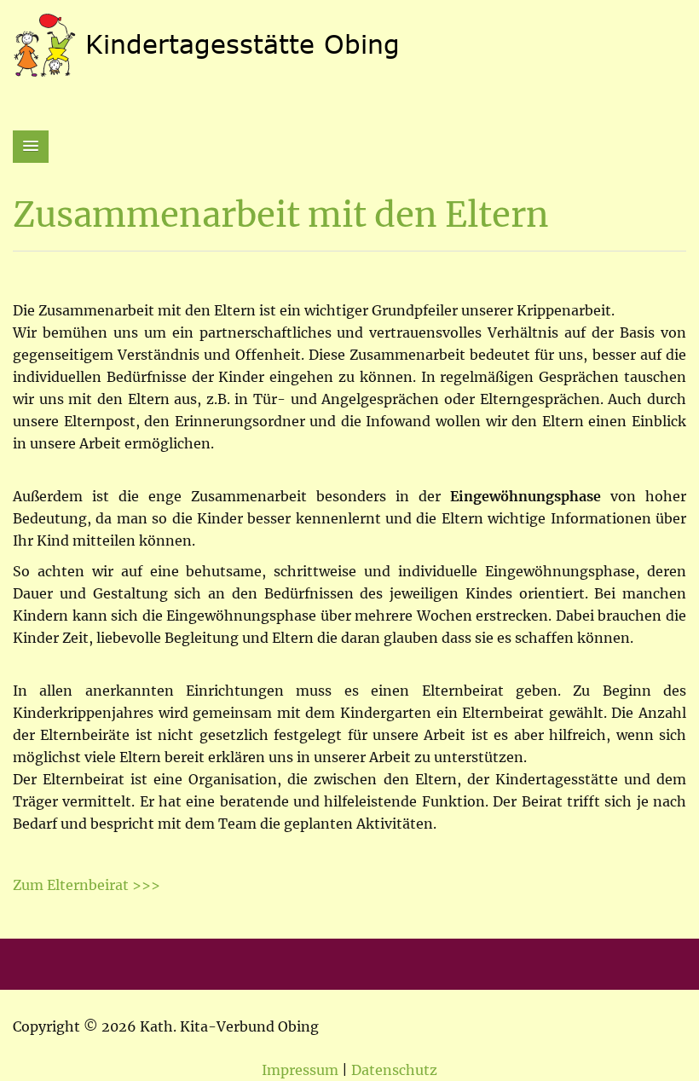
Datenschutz (394, 1069)
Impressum (300, 1069)
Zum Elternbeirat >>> (86, 884)
